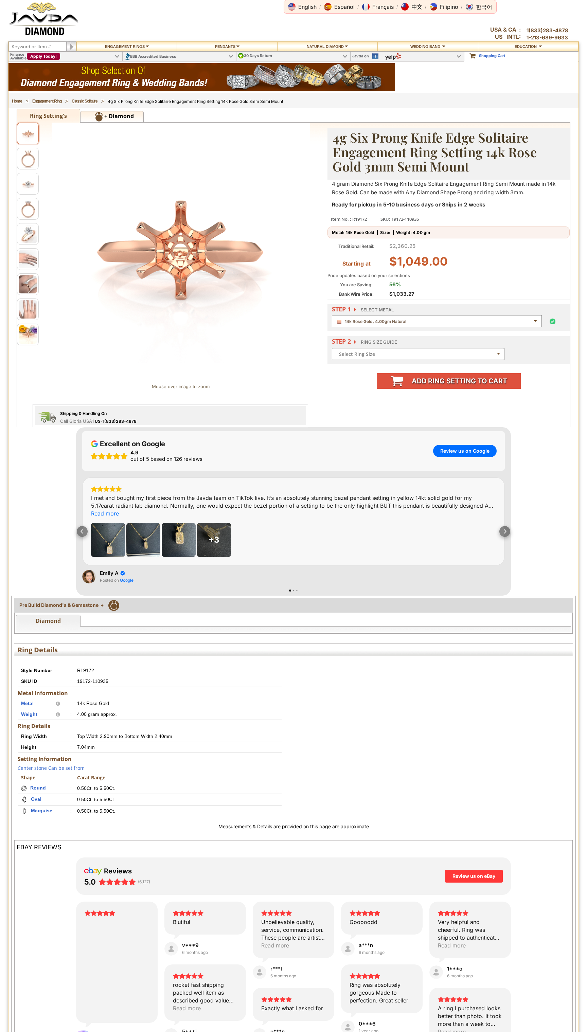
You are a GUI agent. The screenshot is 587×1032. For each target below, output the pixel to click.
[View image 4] (28, 209)
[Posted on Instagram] (103, 438)
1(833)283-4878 (547, 30)
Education (526, 46)
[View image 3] (28, 184)
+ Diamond (118, 116)
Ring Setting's (48, 116)
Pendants (225, 46)
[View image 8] (28, 309)
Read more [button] (34, 469)
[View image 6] (28, 259)
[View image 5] (28, 234)
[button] (302, 7)
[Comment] (41, 603)
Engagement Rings (125, 46)
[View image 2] (28, 158)
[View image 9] (28, 334)
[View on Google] (89, 770)
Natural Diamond (325, 46)
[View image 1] (28, 133)
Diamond (48, 814)
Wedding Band (425, 46)
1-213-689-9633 (547, 37)
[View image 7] (28, 284)
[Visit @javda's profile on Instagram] (29, 438)
